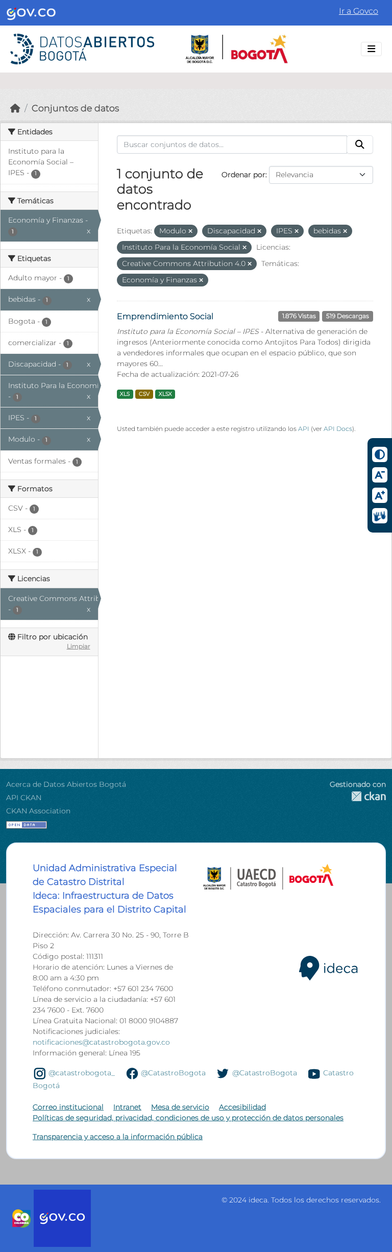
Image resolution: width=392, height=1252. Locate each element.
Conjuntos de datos (75, 108)
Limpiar (78, 646)
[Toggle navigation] (371, 49)
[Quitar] (190, 231)
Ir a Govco (358, 11)
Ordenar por (243, 174)
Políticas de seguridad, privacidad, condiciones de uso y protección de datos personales (188, 1117)
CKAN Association (38, 810)
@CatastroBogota (173, 1072)
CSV (144, 394)
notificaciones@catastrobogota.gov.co (101, 1042)
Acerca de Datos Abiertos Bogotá (66, 784)
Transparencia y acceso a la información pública (118, 1136)
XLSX (165, 394)
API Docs (338, 428)
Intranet (127, 1107)
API (303, 428)
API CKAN (23, 797)
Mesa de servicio (180, 1107)
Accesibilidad (242, 1107)
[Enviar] (360, 144)
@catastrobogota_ (81, 1072)
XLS (125, 394)
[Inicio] (15, 108)
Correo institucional (68, 1107)
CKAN (358, 796)
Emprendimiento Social (165, 316)
